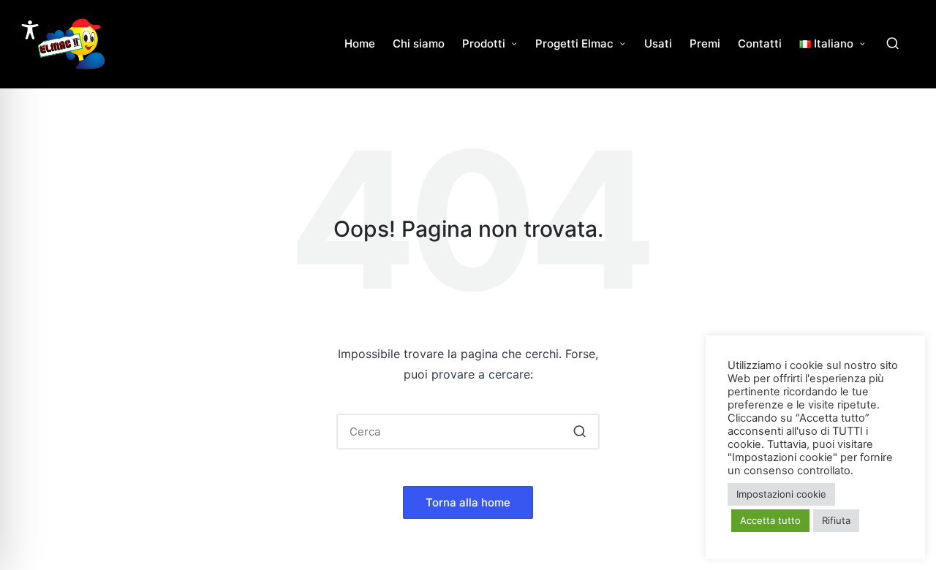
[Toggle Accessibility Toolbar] (30, 30)
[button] (579, 431)
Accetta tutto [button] (770, 520)
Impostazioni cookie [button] (781, 494)
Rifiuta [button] (836, 520)
